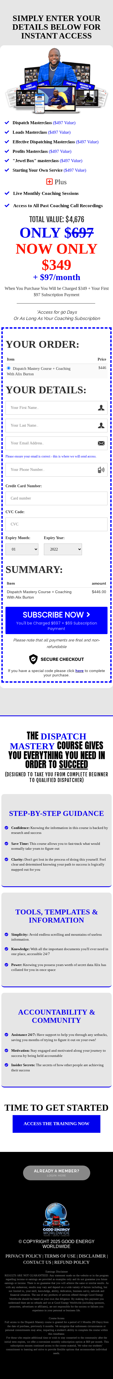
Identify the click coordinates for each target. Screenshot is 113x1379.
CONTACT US (37, 1262)
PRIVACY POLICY (23, 1256)
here (79, 670)
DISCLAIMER (92, 1256)
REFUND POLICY (72, 1262)
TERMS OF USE (60, 1256)
